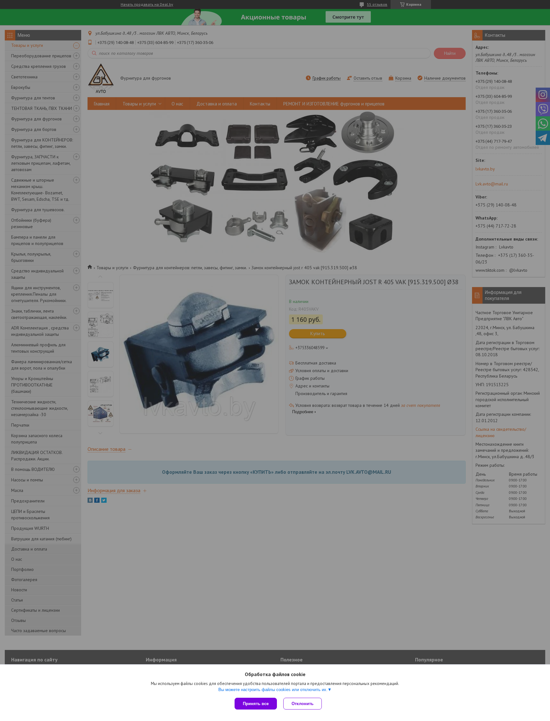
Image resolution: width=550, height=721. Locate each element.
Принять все (256, 703)
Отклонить (303, 703)
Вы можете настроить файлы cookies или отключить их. (273, 689)
